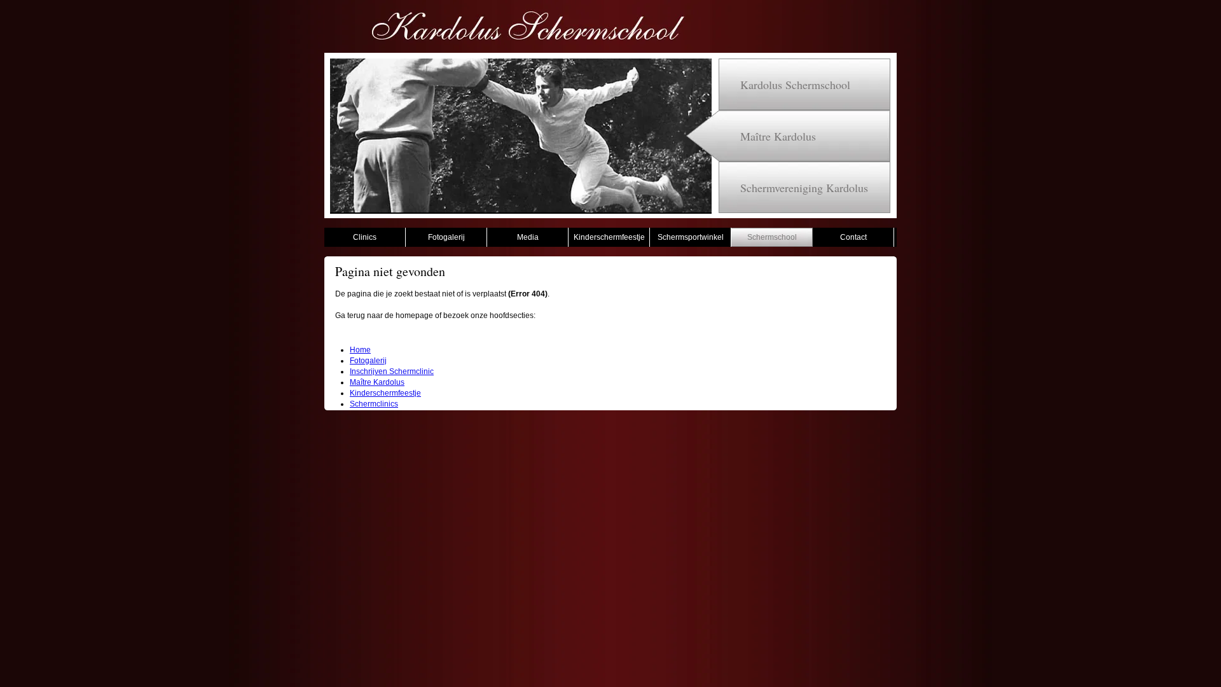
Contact (853, 237)
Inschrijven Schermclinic (392, 371)
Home (360, 349)
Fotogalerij (446, 237)
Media (528, 237)
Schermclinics (374, 403)
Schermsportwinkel (691, 237)
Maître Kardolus (377, 382)
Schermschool (772, 237)
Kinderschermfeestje (609, 237)
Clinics (364, 237)
